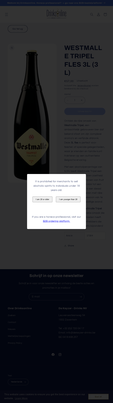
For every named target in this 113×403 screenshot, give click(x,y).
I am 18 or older (42, 199)
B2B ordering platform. (56, 221)
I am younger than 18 (68, 199)
